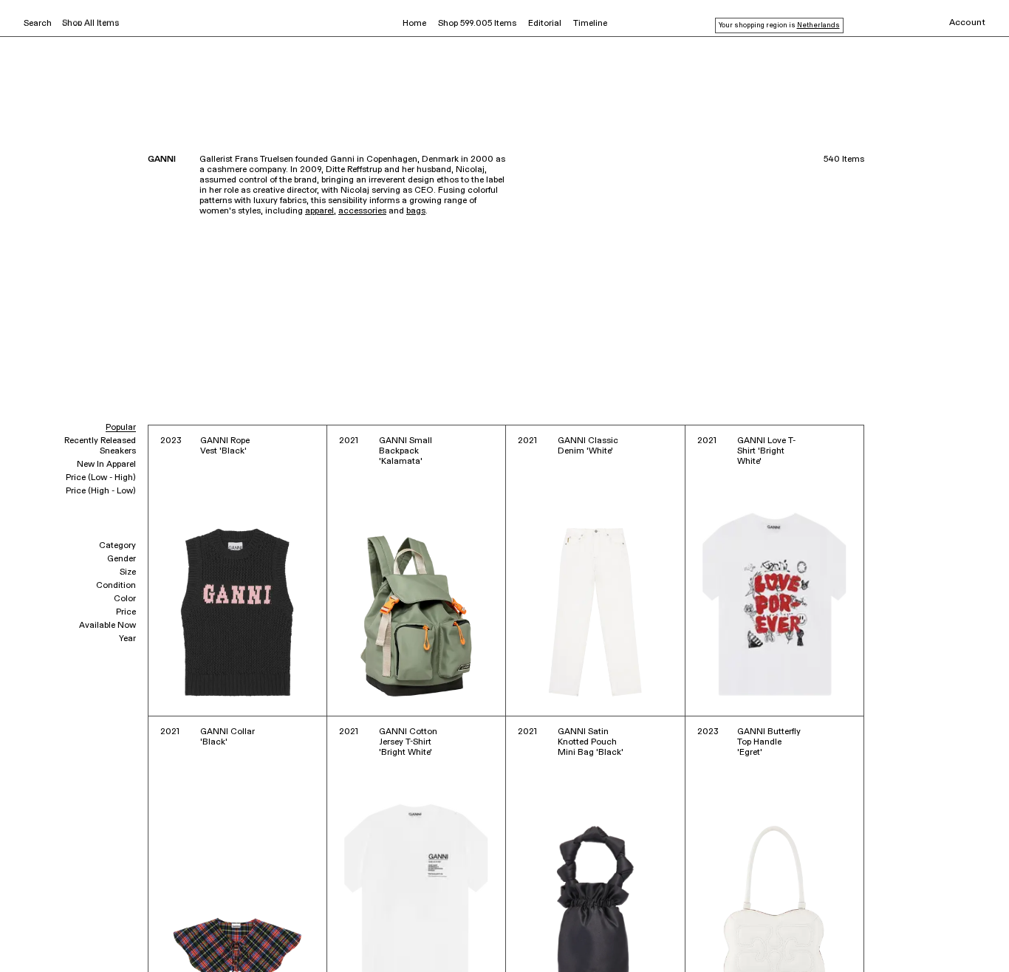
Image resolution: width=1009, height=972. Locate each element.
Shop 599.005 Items (477, 23)
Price (126, 612)
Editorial (544, 23)
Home (414, 23)
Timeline (590, 23)
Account (967, 22)
